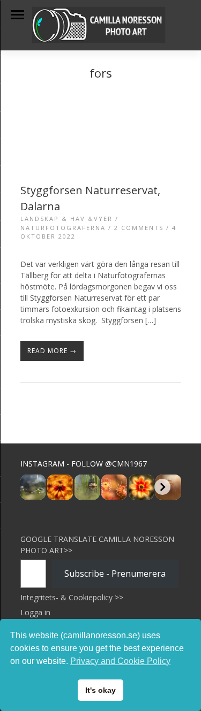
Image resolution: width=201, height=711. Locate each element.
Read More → (52, 350)
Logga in (35, 612)
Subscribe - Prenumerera (115, 573)
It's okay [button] (100, 690)
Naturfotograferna (63, 228)
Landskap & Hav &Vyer (66, 219)
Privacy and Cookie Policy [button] (120, 661)
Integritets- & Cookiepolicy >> (71, 597)
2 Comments (138, 228)
